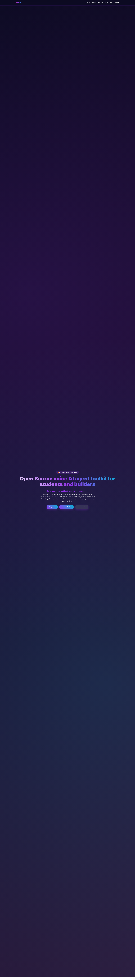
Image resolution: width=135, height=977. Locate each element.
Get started (117, 2)
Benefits (100, 2)
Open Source (108, 2)
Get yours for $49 (66, 507)
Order (88, 2)
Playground (52, 507)
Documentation (82, 507)
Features (94, 2)
